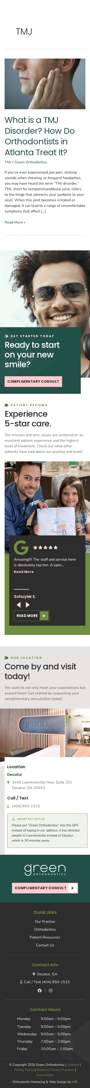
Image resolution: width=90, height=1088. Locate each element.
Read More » (15, 222)
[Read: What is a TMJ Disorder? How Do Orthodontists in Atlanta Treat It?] (45, 83)
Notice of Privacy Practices (55, 1070)
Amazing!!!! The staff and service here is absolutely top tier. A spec (45, 565)
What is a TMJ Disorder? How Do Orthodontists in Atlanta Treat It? (40, 136)
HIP (75, 1082)
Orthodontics (45, 929)
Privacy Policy (24, 1070)
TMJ (8, 162)
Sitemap (73, 1065)
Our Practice (45, 921)
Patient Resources (45, 937)
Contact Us (45, 945)
